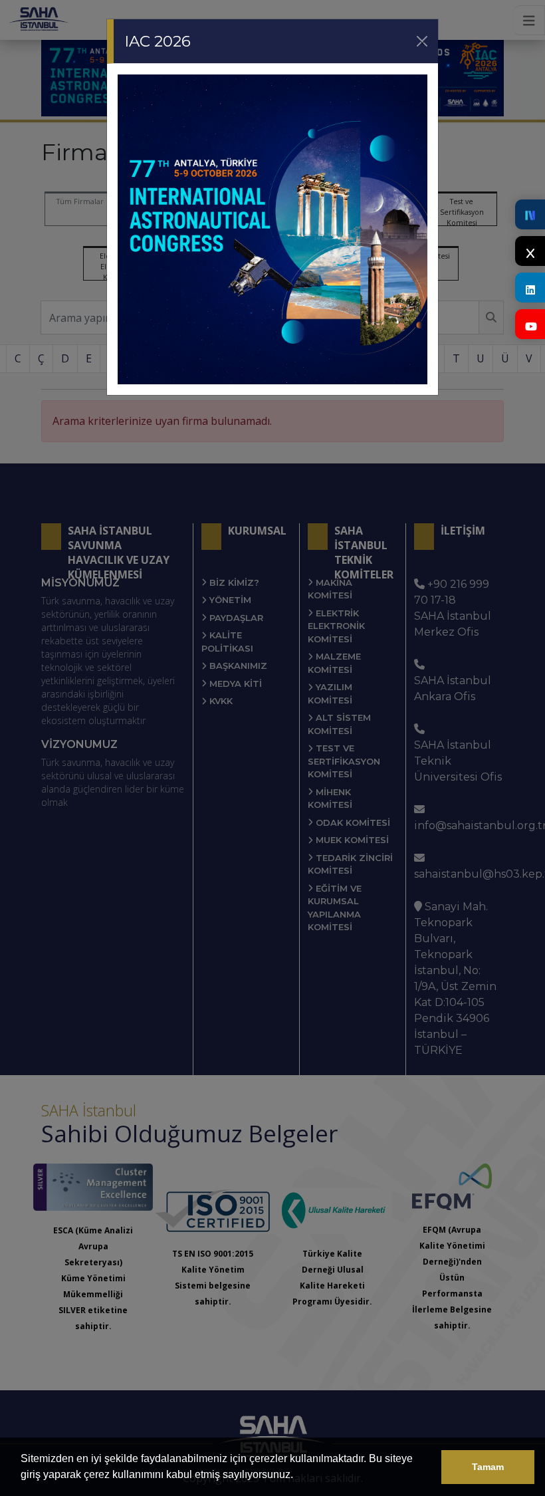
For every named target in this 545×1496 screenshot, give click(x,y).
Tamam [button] (488, 1466)
